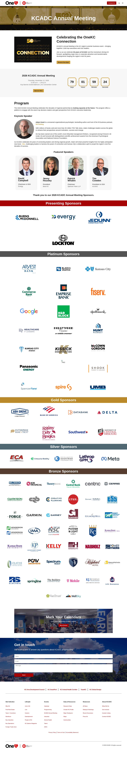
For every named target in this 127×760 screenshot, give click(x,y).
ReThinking (40, 124)
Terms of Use (61, 732)
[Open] (119, 3)
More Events (63, 625)
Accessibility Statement (72, 732)
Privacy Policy (52, 732)
